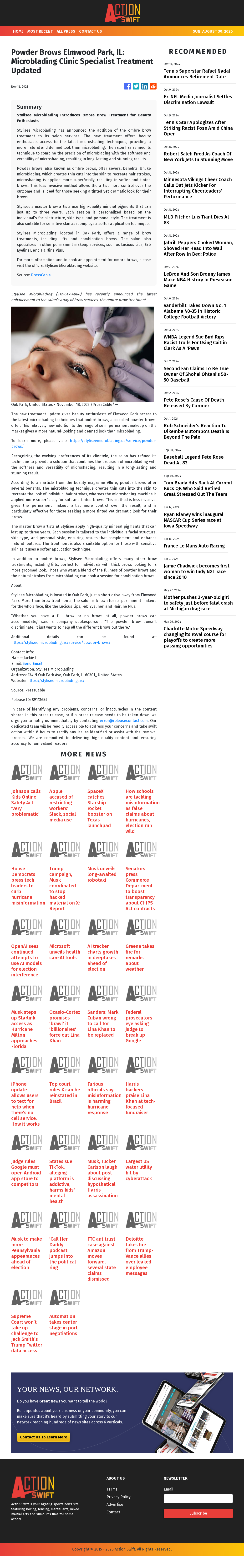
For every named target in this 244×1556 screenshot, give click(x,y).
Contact (113, 1512)
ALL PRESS (66, 31)
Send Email (32, 663)
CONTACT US (90, 31)
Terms (112, 1489)
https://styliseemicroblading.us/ (56, 680)
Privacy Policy (119, 1497)
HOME (18, 31)
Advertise (115, 1504)
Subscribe (198, 1513)
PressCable (41, 275)
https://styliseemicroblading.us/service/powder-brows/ (61, 642)
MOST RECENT (40, 31)
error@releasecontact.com (124, 720)
